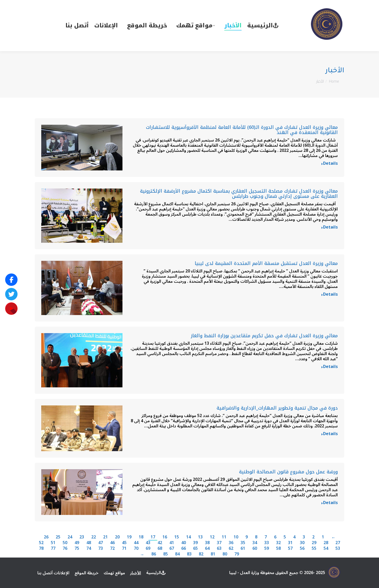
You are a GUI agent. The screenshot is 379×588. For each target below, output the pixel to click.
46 (112, 543)
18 (141, 537)
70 (136, 548)
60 (254, 548)
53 (337, 548)
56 (302, 548)
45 (124, 543)
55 (314, 548)
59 (266, 548)
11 (224, 537)
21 (105, 537)
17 (153, 537)
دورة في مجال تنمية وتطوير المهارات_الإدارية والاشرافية (277, 408)
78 (41, 548)
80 (225, 554)
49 (77, 543)
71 (124, 548)
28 (326, 543)
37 (219, 543)
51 (53, 543)
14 (188, 537)
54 (326, 548)
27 (337, 543)
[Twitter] (11, 294)
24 (70, 537)
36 (231, 543)
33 (266, 543)
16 (164, 537)
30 (302, 543)
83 (189, 554)
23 (81, 537)
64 (207, 548)
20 (117, 537)
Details (330, 164)
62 (231, 548)
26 (46, 537)
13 (200, 537)
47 (100, 543)
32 (278, 543)
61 (243, 548)
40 (183, 543)
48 (88, 543)
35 (243, 543)
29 (314, 543)
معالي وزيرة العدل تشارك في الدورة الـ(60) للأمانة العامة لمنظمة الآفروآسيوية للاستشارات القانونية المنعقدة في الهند (242, 130)
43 (148, 543)
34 (254, 543)
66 (183, 548)
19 (129, 537)
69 (148, 548)
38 (207, 543)
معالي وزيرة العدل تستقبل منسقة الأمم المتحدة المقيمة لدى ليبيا (266, 263)
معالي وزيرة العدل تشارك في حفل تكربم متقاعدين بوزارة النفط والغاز (264, 335)
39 (195, 543)
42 (160, 543)
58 (278, 548)
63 (219, 548)
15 (176, 537)
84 (177, 554)
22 (93, 537)
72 (112, 548)
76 (65, 548)
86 (153, 554)
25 (58, 537)
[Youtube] (11, 308)
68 (160, 548)
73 (100, 548)
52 (41, 543)
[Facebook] (11, 279)
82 (201, 554)
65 (195, 548)
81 (213, 554)
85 (165, 554)
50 (65, 543)
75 (77, 548)
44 (136, 543)
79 (236, 554)
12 (212, 537)
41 (171, 543)
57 (290, 548)
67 (171, 548)
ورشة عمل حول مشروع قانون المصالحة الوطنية (288, 471)
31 (290, 543)
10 (236, 537)
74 (88, 548)
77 (53, 548)
